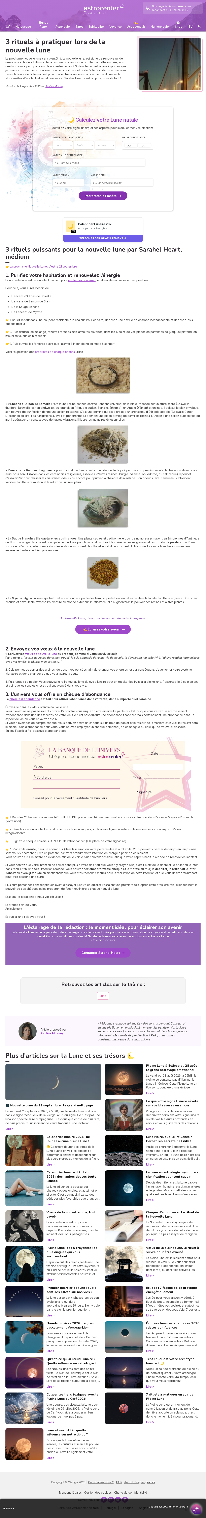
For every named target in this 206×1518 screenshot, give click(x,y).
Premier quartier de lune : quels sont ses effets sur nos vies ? (71, 1290)
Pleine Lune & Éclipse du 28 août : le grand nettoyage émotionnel (172, 1067)
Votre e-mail (98, 175)
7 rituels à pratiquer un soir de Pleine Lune (170, 1396)
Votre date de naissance (68, 137)
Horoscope (23, 26)
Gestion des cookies (98, 1492)
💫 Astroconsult (136, 24)
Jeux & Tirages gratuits (139, 1482)
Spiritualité (96, 26)
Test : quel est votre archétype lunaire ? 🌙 (170, 1361)
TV (190, 26)
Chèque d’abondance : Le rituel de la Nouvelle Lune (172, 1214)
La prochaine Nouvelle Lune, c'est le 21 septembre (43, 266)
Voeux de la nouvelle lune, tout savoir (71, 1214)
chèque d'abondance (24, 699)
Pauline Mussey (54, 86)
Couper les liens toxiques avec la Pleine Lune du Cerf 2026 (72, 1396)
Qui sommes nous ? (101, 1482)
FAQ (119, 1482)
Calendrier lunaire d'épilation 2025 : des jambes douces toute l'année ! (71, 1176)
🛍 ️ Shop (178, 24)
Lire (8, 1128)
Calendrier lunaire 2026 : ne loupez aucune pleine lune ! (68, 1139)
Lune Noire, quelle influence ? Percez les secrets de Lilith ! (169, 1139)
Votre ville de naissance (67, 155)
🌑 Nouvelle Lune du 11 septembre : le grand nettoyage (49, 1105)
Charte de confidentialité (130, 1492)
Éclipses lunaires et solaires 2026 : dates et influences (172, 1325)
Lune (103, 995)
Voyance (115, 26)
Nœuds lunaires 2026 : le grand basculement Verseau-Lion (71, 1325)
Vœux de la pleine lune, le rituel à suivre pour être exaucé (172, 1250)
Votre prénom (61, 175)
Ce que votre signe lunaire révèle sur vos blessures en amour (172, 1103)
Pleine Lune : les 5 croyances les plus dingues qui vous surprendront (71, 1252)
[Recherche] (199, 27)
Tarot (79, 26)
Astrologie (63, 26)
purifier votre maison (82, 280)
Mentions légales (70, 1492)
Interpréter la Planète (101, 196)
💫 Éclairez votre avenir (100, 629)
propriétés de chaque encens (55, 351)
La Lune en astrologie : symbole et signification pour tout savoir (173, 1174)
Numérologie (160, 26)
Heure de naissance (133, 137)
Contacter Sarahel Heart (100, 953)
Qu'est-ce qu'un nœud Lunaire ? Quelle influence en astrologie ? (71, 1361)
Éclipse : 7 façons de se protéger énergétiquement (171, 1290)
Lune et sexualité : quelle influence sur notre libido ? (67, 1432)
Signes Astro (43, 24)
